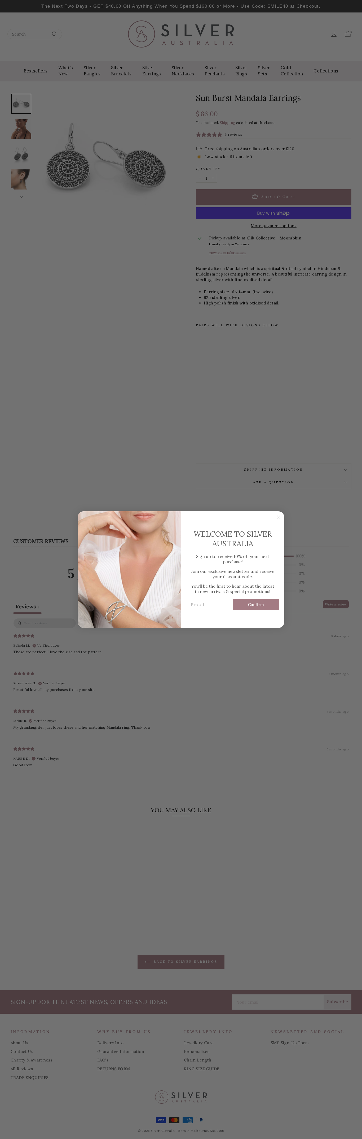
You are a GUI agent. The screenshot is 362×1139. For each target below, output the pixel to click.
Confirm (256, 604)
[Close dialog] (278, 517)
